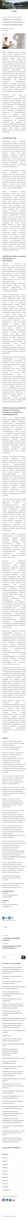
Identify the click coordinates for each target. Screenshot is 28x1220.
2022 (3, 1174)
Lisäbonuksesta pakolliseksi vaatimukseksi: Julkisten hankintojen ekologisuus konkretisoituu (12, 1113)
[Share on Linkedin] (9, 918)
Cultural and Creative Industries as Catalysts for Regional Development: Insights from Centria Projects (12, 1140)
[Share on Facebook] (3, 918)
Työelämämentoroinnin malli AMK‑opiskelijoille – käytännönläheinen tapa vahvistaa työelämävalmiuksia (13, 1120)
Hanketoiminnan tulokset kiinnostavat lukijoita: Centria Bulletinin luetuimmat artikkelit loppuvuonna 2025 (12, 1006)
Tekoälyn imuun (6, 1035)
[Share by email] (12, 918)
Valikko (15, 11)
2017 (3, 1158)
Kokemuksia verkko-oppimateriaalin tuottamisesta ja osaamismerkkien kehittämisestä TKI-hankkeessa (12, 1025)
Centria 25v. (5, 1190)
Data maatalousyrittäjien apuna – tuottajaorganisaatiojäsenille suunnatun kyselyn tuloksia (13, 993)
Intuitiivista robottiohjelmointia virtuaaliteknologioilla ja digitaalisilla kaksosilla (12, 1013)
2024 (3, 1180)
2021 (3, 1171)
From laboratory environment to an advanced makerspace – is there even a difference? (13, 1086)
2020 (3, 1167)
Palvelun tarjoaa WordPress (9, 1216)
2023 (3, 1177)
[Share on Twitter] (6, 918)
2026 (3, 1187)
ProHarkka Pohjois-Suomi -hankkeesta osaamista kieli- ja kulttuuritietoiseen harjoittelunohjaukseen (12, 1073)
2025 (3, 1183)
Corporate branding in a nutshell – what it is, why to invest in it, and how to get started (13, 1133)
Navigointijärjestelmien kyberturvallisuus (13, 1058)
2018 (3, 1161)
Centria (19, 17)
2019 (6, 927)
